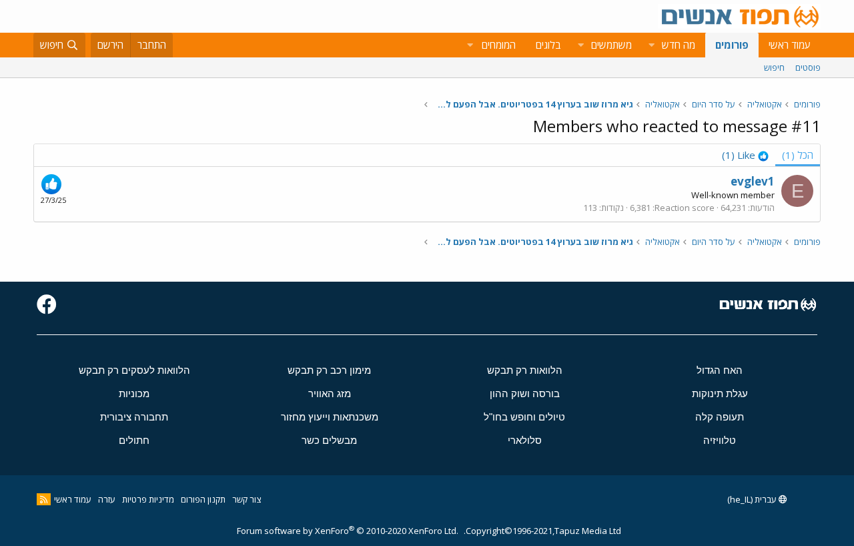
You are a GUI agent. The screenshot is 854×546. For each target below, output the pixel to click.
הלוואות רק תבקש (524, 370)
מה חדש (678, 44)
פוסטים (808, 67)
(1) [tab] (797, 155)
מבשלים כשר (329, 440)
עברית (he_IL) (753, 499)
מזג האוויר (329, 393)
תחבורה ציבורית (134, 417)
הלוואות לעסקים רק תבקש (134, 370)
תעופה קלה (719, 417)
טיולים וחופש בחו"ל (524, 417)
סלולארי (525, 440)
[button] (651, 45)
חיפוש (774, 67)
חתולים (134, 440)
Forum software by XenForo (347, 531)
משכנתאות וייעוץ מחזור (329, 417)
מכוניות (134, 393)
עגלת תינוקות (720, 393)
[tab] (745, 155)
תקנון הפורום (203, 499)
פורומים (732, 44)
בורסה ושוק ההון (525, 393)
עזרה (106, 499)
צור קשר (246, 499)
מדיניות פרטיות (148, 499)
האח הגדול (720, 370)
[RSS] (44, 499)
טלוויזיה (719, 440)
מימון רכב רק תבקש (329, 370)
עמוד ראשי (790, 44)
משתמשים (611, 44)
